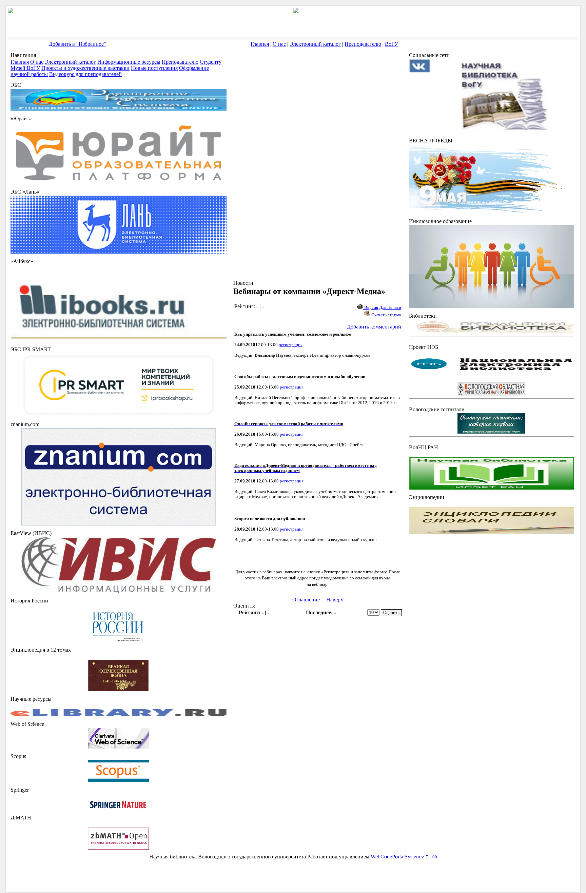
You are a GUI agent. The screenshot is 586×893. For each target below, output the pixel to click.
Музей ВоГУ (25, 68)
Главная (260, 44)
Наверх (334, 599)
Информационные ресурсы (128, 62)
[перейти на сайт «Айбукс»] (119, 340)
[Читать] (118, 689)
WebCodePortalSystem (404, 856)
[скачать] (118, 640)
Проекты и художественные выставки (85, 68)
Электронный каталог (315, 44)
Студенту (210, 62)
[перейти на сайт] (119, 182)
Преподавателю (363, 44)
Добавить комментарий (374, 327)
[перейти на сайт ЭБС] (119, 109)
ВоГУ (391, 44)
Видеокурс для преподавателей (85, 74)
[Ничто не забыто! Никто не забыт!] (491, 212)
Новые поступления (154, 68)
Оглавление (306, 599)
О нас (279, 44)
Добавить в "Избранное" (77, 44)
